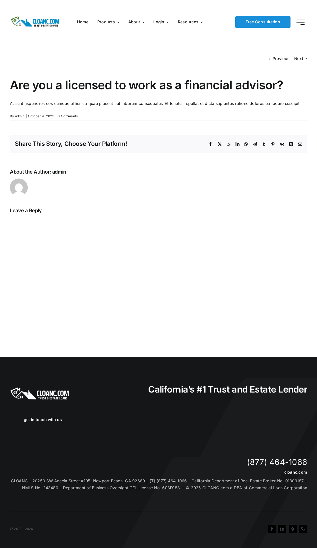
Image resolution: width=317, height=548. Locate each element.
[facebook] (272, 529)
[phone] (303, 529)
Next (298, 58)
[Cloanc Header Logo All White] (39, 388)
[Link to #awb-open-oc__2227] (300, 22)
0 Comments (68, 116)
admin (20, 116)
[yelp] (293, 529)
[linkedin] (282, 529)
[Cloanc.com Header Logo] (35, 18)
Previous (281, 58)
